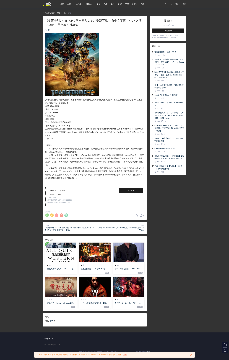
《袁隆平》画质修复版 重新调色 (166, 95)
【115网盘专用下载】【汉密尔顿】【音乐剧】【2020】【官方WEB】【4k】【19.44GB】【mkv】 (169, 115)
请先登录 (131, 190)
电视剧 (78, 4)
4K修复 (47, 4)
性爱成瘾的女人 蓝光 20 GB (165, 52)
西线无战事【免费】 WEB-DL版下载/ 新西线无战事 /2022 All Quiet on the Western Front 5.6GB (60, 269)
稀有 (105, 4)
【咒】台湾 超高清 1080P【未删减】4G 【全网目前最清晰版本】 (94, 303)
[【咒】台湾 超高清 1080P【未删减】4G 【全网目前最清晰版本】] (94, 287)
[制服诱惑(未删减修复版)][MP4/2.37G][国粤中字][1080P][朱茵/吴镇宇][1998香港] (169, 128)
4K (49, 30)
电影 (69, 4)
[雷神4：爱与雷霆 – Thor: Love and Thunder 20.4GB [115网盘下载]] (128, 252)
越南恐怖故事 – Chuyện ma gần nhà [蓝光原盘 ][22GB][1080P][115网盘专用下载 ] (94, 269)
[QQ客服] (225, 350)
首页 (62, 4)
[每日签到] (225, 344)
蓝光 (84, 265)
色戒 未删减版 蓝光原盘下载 (164, 148)
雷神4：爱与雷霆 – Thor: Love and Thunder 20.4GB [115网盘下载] (128, 269)
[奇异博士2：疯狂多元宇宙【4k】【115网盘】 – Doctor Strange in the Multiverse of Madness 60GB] (128, 287)
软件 (113, 4)
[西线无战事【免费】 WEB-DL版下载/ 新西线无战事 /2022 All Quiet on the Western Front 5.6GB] (61, 252)
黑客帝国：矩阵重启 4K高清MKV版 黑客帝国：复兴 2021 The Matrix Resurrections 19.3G (169, 62)
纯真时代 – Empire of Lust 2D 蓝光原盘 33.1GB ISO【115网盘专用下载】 (60, 303)
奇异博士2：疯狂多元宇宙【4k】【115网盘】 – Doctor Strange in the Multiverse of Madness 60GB (128, 303)
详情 (125, 355)
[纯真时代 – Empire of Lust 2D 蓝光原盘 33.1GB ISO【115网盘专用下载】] (61, 287)
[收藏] (136, 215)
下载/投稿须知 (131, 4)
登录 (51, 321)
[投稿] (165, 4)
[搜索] (170, 4)
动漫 (98, 4)
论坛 (120, 4)
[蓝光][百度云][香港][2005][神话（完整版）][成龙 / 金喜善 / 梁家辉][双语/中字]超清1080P (169, 74)
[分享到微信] (47, 215)
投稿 (142, 4)
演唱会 (89, 4)
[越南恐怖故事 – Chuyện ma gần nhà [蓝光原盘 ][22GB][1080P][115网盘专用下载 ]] (94, 252)
